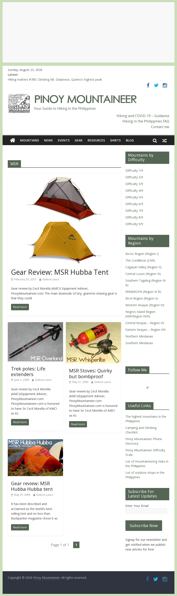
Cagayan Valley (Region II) (143, 267)
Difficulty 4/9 (134, 190)
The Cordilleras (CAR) (140, 260)
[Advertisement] (88, 32)
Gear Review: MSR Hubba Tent (60, 272)
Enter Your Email (137, 506)
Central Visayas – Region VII (144, 323)
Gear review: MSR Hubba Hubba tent (32, 486)
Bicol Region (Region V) (141, 298)
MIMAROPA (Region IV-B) (143, 292)
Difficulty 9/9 (134, 224)
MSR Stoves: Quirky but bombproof (90, 373)
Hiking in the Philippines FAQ (145, 121)
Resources (96, 140)
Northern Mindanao (139, 336)
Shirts (115, 140)
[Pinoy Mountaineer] (72, 96)
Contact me (160, 126)
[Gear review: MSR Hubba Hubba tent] (35, 441)
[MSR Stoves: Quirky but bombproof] (93, 324)
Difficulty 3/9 (134, 184)
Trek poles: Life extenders (28, 371)
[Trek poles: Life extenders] (35, 324)
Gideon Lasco (50, 279)
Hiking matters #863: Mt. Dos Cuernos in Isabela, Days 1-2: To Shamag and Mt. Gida (67, 79)
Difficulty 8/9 (134, 217)
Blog (130, 140)
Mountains (29, 140)
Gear (78, 140)
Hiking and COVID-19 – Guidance (143, 115)
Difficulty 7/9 (134, 211)
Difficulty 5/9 (134, 197)
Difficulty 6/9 (134, 204)
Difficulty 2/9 (134, 177)
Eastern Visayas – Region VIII (145, 330)
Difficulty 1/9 (134, 170)
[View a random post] (164, 140)
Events (64, 140)
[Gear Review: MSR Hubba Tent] (64, 180)
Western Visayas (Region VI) (144, 305)
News (48, 140)
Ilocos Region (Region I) (142, 254)
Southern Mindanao (139, 343)
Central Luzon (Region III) (143, 274)
